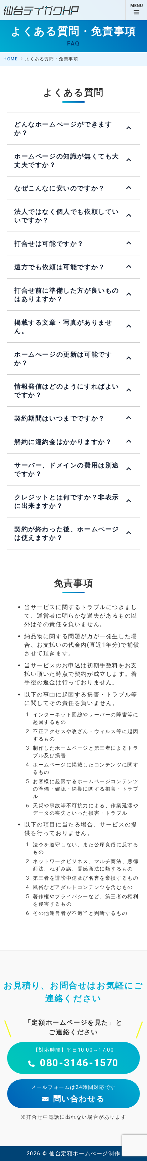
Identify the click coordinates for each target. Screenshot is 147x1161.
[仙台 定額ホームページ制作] (41, 10)
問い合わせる (78, 1098)
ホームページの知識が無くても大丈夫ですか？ (66, 160)
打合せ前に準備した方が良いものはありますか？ (66, 295)
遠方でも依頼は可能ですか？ (59, 267)
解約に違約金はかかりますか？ (63, 441)
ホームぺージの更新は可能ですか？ (63, 359)
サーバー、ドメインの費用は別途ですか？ (66, 469)
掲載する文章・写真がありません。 (63, 327)
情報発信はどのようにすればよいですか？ (66, 390)
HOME (11, 58)
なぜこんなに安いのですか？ (59, 188)
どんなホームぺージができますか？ (63, 128)
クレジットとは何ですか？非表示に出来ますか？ (66, 501)
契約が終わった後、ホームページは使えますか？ (66, 533)
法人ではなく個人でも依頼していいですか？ (66, 216)
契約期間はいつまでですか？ (59, 418)
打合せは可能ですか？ (49, 243)
